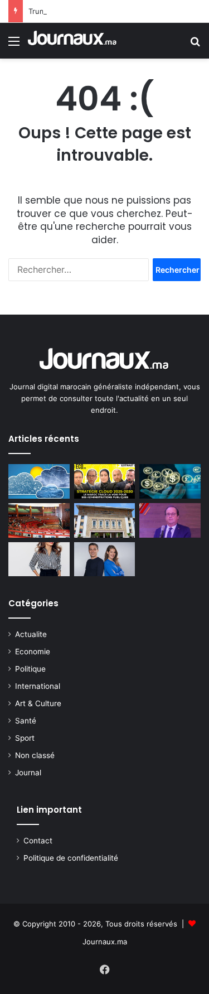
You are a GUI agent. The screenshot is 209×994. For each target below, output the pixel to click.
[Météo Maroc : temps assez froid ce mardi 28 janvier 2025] (39, 481)
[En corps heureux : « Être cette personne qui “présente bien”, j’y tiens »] (39, 559)
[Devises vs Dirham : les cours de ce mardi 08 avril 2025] (170, 481)
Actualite (31, 634)
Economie (32, 651)
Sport (25, 738)
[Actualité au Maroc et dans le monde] (72, 41)
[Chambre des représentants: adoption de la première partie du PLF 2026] (39, 520)
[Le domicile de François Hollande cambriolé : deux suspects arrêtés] (170, 520)
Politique (30, 668)
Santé (25, 720)
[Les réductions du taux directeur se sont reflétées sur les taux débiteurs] (104, 520)
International (37, 686)
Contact (37, 840)
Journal (28, 772)
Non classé (35, 755)
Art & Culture (38, 703)
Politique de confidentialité (70, 857)
